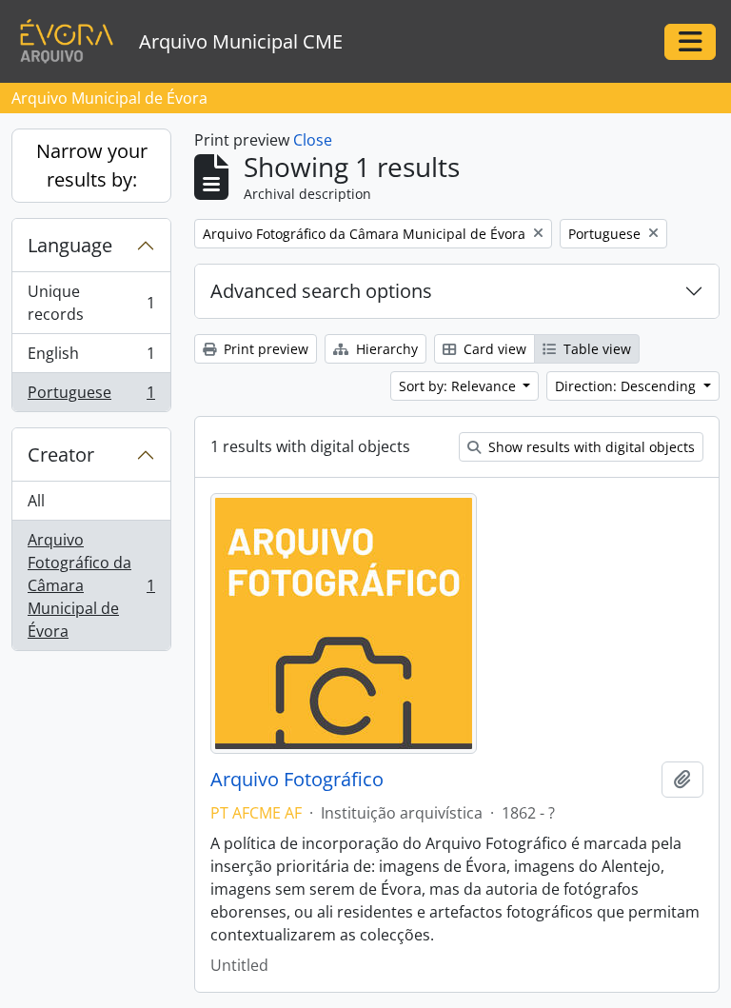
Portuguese (91, 396)
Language (70, 245)
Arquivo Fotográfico (297, 779)
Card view (493, 349)
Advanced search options (321, 291)
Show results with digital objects (589, 447)
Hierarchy (385, 349)
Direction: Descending (627, 386)
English (91, 358)
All (36, 500)
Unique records (91, 303)
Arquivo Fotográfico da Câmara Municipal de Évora (91, 585)
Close (312, 139)
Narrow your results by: (92, 165)
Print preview (264, 349)
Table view (595, 349)
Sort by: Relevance (459, 386)
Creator (61, 454)
